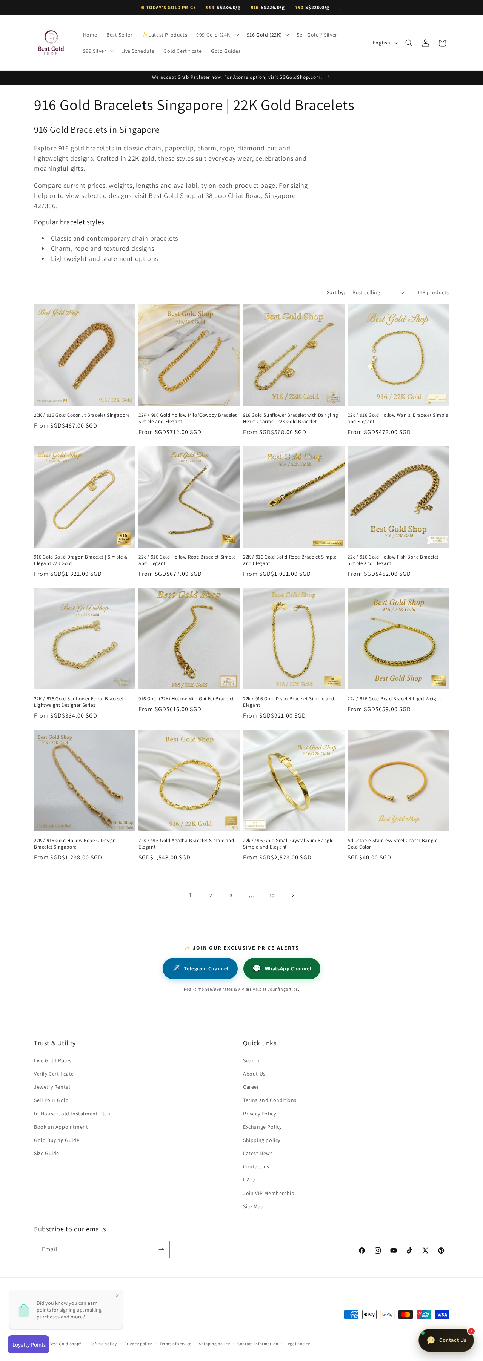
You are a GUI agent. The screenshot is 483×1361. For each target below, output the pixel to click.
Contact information (257, 1343)
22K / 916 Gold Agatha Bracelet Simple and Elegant (186, 844)
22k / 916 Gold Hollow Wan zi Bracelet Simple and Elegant (398, 418)
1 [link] (190, 895)
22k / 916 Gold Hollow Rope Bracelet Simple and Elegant (186, 560)
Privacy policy (138, 1343)
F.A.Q (249, 1179)
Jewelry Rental (52, 1086)
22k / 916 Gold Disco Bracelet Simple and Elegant (288, 702)
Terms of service (175, 1343)
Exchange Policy (262, 1126)
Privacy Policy (259, 1113)
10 (272, 895)
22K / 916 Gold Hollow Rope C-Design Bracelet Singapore (75, 844)
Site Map (253, 1206)
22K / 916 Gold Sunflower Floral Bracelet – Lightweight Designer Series (80, 702)
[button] (217, 35)
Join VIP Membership (268, 1193)
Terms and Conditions (270, 1100)
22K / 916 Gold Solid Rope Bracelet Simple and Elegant (290, 560)
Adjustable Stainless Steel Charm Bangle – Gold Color (394, 844)
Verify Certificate (54, 1073)
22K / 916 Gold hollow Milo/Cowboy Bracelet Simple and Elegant (187, 418)
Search (251, 1060)
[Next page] (292, 895)
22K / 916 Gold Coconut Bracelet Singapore (82, 415)
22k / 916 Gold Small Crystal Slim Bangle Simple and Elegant (288, 844)
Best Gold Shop (64, 1343)
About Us (254, 1073)
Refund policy (103, 1343)
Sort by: (336, 292)
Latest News (258, 1153)
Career (251, 1086)
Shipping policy (261, 1140)
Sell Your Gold (51, 1100)
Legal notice (298, 1343)
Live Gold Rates (53, 1060)
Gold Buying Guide (56, 1140)
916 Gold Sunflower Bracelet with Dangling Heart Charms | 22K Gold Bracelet (290, 418)
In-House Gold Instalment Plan (72, 1113)
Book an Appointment (61, 1126)
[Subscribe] (161, 1249)
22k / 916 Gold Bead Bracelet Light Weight (394, 699)
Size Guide (46, 1153)
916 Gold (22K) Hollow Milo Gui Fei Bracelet (186, 699)
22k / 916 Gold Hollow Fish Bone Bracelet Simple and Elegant (393, 560)
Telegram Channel (200, 968)
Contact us (256, 1166)
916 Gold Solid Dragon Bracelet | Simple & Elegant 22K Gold (81, 560)
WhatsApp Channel (281, 968)
